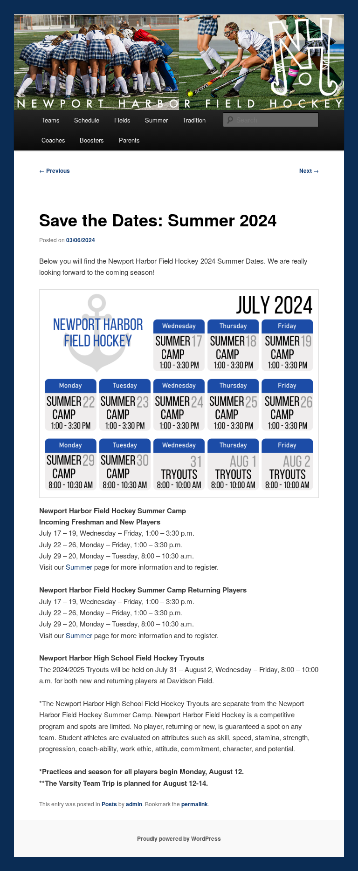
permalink (194, 804)
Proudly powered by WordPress (179, 838)
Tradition (194, 120)
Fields (122, 120)
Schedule (86, 120)
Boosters (92, 140)
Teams (50, 120)
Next (309, 170)
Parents (129, 140)
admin (134, 804)
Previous (54, 170)
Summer (156, 120)
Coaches (53, 140)
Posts (109, 804)
